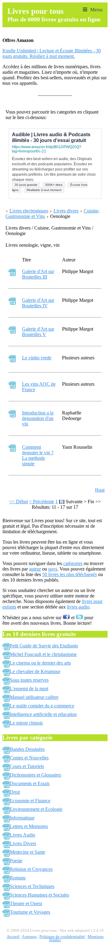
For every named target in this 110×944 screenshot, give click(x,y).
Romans (18, 877)
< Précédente (41, 501)
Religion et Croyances (31, 869)
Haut (100, 490)
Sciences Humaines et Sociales (39, 894)
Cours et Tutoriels (27, 766)
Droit (15, 792)
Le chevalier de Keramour (35, 671)
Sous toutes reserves (29, 680)
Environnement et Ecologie (36, 809)
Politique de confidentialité (62, 937)
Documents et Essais (30, 783)
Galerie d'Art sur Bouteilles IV (38, 303)
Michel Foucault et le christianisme (43, 654)
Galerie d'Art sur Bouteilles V (38, 331)
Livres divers (66, 210)
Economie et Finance (30, 800)
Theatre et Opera (26, 903)
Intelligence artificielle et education (43, 714)
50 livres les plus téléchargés (69, 574)
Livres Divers (23, 843)
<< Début (18, 501)
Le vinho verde (36, 357)
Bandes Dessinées (27, 749)
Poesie (16, 860)
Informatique (22, 817)
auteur (35, 568)
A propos (29, 937)
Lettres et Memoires (29, 826)
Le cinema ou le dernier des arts (40, 662)
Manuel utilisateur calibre (34, 697)
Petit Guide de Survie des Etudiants (44, 645)
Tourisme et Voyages (30, 912)
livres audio (78, 606)
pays (52, 568)
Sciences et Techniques (32, 886)
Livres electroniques (28, 210)
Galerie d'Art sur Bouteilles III (38, 274)
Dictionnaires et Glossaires (35, 774)
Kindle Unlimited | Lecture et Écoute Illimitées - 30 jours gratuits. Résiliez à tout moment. (51, 53)
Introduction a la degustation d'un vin (37, 418)
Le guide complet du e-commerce (42, 705)
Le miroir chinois (26, 722)
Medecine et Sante (27, 852)
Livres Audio (22, 834)
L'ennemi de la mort (29, 688)
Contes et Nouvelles (29, 757)
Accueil (13, 937)
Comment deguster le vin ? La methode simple (37, 455)
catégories (72, 563)
